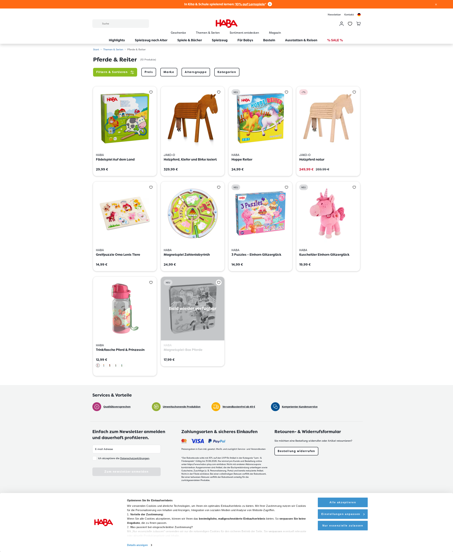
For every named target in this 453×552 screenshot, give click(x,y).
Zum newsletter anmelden (126, 471)
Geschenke (178, 33)
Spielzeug (220, 40)
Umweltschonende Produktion (181, 406)
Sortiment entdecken (244, 33)
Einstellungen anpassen (340, 513)
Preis (149, 72)
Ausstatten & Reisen (301, 40)
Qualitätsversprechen (117, 406)
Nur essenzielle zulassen (342, 525)
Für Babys (245, 40)
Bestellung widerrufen (296, 451)
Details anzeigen (137, 545)
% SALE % (335, 40)
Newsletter (334, 14)
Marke (169, 72)
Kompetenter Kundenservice (300, 406)
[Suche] (97, 23)
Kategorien (226, 72)
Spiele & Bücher (189, 40)
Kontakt (349, 14)
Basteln (269, 40)
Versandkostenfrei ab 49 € (238, 406)
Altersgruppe (196, 72)
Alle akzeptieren (342, 502)
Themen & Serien (208, 33)
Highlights (117, 40)
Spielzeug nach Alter (151, 40)
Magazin (275, 33)
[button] (436, 4)
